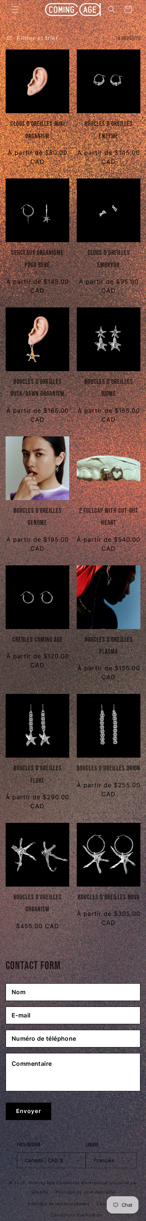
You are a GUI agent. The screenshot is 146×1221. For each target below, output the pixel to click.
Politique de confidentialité (85, 1192)
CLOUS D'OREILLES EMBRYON (109, 259)
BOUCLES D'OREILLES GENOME (37, 517)
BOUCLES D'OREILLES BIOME (109, 388)
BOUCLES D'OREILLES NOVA (109, 897)
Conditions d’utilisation (76, 1215)
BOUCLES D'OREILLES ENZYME (109, 130)
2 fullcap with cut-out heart (108, 517)
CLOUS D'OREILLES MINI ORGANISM (37, 130)
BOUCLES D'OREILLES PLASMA (109, 646)
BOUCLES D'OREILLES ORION (108, 768)
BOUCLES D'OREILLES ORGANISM (37, 903)
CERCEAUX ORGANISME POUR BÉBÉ (37, 259)
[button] (15, 9)
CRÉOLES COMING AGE (37, 640)
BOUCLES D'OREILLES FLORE (37, 774)
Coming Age (41, 1182)
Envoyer (28, 1111)
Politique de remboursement (58, 1203)
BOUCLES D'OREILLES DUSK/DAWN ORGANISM (37, 388)
